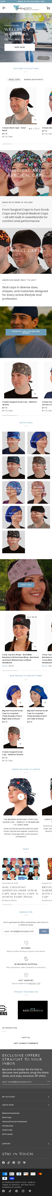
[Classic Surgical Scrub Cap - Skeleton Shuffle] (21, 379)
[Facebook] (3, 1162)
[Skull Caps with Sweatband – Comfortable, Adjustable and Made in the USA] (26, 251)
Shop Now (20, 47)
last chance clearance (26, 1043)
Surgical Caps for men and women (26, 332)
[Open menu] (6, 8)
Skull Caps (7, 1117)
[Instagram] (19, 1162)
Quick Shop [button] (8, 1105)
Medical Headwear (11, 1113)
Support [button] (6, 1144)
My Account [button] (8, 1097)
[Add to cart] (35, 119)
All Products (7, 1134)
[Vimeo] (24, 1162)
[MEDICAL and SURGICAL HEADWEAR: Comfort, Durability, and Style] (26, 173)
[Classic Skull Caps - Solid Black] (21, 105)
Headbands (7, 1125)
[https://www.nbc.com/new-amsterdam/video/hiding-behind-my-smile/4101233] (16, 1010)
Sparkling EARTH (12, 1182)
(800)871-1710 (34, 983)
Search (31, 1182)
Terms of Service (11, 1185)
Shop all (26, 1037)
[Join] (47, 1081)
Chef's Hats (7, 1130)
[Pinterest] (13, 1162)
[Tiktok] (8, 1162)
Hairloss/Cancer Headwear (14, 1121)
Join (44, 931)
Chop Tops (26, 585)
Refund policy (28, 1185)
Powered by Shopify (12, 1187)
